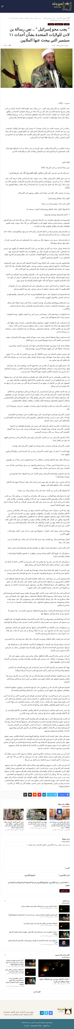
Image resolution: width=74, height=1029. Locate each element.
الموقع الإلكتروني (29, 875)
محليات (51, 24)
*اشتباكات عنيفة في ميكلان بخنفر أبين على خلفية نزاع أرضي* (40, 923)
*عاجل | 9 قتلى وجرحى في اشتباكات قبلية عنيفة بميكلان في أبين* (39, 906)
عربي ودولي (59, 24)
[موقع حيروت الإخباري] (62, 6)
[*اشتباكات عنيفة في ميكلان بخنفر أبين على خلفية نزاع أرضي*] (64, 926)
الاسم (67, 868)
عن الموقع (46, 1026)
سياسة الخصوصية (36, 1026)
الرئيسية (65, 18)
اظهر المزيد (37, 992)
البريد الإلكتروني (64, 875)
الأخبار (59, 18)
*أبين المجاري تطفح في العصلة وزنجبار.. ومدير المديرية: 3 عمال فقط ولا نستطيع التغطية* (33, 915)
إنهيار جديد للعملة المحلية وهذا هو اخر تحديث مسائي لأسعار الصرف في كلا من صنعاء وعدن (37, 823)
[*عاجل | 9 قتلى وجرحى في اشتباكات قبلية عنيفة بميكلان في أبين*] (64, 908)
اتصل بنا (26, 1026)
